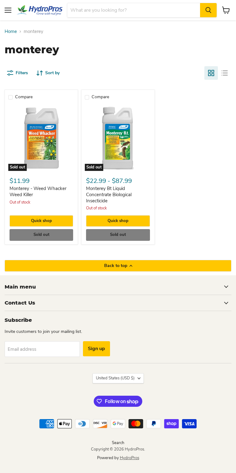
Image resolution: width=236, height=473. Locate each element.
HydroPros (129, 458)
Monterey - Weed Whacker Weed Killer (38, 191)
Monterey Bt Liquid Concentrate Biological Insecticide (109, 194)
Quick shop (41, 221)
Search (118, 443)
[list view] (224, 73)
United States (115, 378)
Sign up (96, 348)
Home (11, 31)
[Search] (208, 10)
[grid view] (211, 73)
